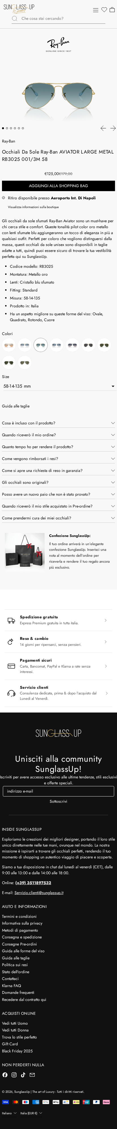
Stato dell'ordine (15, 972)
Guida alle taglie (16, 958)
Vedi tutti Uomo (15, 1023)
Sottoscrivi (58, 801)
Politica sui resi (15, 965)
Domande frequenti (18, 992)
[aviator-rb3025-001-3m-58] (40, 345)
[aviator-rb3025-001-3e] (9, 345)
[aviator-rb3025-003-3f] (56, 345)
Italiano (7, 1113)
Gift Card (10, 1044)
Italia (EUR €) (29, 1113)
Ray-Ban (8, 141)
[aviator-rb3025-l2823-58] (9, 363)
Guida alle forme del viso (23, 951)
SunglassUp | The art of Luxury (34, 1091)
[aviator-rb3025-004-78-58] (72, 345)
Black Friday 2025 (17, 1051)
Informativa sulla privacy (22, 923)
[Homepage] (19, 9)
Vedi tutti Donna (15, 1030)
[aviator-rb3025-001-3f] (25, 345)
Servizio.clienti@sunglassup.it (38, 892)
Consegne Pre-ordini (19, 944)
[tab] (3, 128)
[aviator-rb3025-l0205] (104, 345)
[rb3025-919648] (88, 345)
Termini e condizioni (19, 916)
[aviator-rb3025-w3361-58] (25, 363)
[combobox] (63, 18)
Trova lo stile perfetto (19, 1037)
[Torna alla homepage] (58, 733)
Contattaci (10, 978)
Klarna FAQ (11, 985)
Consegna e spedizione (22, 937)
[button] (104, 10)
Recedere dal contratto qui (24, 999)
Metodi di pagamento (20, 930)
